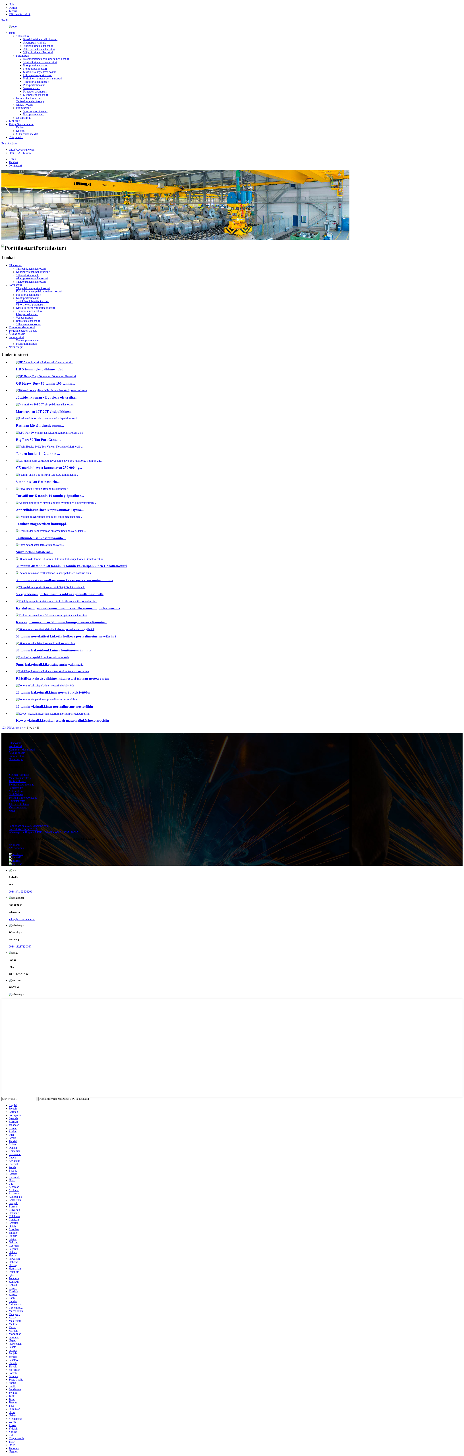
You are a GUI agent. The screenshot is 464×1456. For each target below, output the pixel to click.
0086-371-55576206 (20, 891)
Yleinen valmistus (19, 774)
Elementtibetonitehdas (21, 784)
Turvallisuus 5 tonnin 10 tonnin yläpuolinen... (50, 496)
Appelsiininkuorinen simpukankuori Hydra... (50, 510)
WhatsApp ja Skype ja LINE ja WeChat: (43, 832)
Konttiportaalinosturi (35, 68)
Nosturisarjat (23, 117)
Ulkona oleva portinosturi (37, 75)
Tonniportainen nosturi (36, 81)
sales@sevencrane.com (22, 149)
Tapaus (13, 11)
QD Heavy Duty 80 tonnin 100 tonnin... (45, 383)
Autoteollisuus (17, 791)
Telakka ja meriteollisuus (23, 797)
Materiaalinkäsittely (20, 778)
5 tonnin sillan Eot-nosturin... (38, 482)
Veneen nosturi (31, 88)
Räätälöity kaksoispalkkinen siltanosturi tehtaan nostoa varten (62, 678)
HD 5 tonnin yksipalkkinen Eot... (40, 369)
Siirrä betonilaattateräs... (34, 552)
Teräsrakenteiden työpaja (30, 101)
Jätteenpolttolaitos (19, 804)
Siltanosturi (22, 36)
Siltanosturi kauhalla (34, 42)
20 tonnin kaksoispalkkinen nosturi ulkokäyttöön (53, 692)
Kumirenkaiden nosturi (29, 98)
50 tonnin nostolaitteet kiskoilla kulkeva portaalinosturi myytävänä (66, 636)
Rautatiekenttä (17, 800)
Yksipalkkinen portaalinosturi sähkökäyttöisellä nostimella (59, 594)
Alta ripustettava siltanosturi (39, 49)
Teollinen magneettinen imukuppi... (42, 524)
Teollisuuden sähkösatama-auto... (41, 538)
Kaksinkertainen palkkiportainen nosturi (46, 58)
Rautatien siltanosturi (35, 91)
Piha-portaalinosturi (34, 85)
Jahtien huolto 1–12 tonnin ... (38, 454)
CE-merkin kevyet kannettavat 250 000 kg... (49, 467)
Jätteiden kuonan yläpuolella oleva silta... (47, 397)
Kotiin (12, 159)
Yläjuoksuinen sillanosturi (38, 52)
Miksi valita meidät (19, 14)
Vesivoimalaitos (18, 807)
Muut (12, 810)
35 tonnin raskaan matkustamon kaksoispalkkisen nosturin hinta (64, 580)
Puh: (23, 829)
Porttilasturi (22, 55)
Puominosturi (23, 107)
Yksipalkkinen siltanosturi (38, 45)
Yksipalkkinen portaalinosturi (40, 62)
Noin (11, 4)
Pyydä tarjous (9, 143)
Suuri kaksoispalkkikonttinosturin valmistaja (50, 664)
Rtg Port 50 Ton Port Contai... (38, 440)
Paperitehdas (16, 787)
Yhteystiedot (16, 137)
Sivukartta (14, 844)
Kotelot (20, 130)
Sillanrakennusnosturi (35, 94)
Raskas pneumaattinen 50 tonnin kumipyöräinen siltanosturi (61, 622)
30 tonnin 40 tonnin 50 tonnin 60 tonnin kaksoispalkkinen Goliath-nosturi (71, 566)
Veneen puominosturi (35, 111)
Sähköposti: (29, 825)
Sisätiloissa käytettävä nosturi (40, 71)
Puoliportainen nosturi (35, 65)
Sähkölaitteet (16, 794)
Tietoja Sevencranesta (21, 124)
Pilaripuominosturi (33, 114)
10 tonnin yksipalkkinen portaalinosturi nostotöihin (54, 706)
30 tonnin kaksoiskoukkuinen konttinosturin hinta (53, 650)
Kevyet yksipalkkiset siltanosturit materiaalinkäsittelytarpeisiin (62, 720)
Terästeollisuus (17, 781)
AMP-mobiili (16, 848)
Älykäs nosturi (24, 104)
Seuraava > (16, 727)
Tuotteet (13, 162)
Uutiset (13, 7)
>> (24, 727)
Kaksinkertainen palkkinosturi (40, 39)
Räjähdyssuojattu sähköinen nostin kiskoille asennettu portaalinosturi (68, 608)
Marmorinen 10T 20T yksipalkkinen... (44, 411)
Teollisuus (14, 120)
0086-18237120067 (20, 152)
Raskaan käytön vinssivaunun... (40, 425)
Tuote (12, 32)
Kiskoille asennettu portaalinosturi (42, 78)
